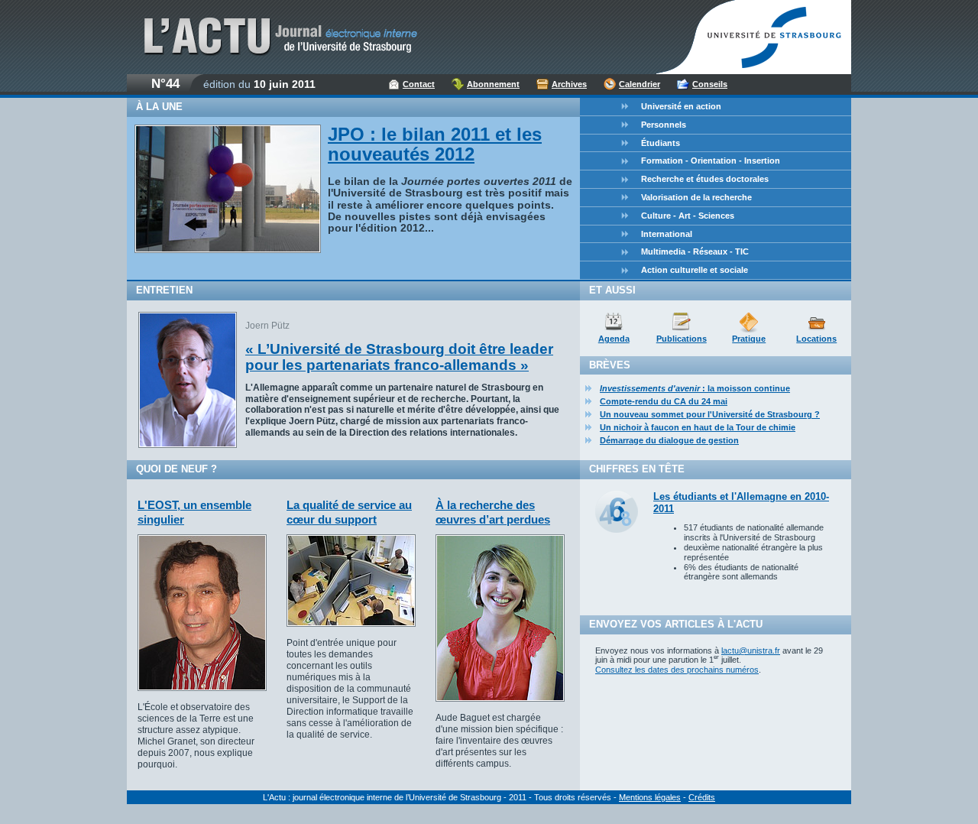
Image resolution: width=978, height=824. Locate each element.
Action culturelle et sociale (694, 269)
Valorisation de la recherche (696, 197)
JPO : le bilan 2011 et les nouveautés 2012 (435, 144)
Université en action (681, 106)
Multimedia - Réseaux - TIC (695, 251)
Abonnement (493, 84)
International (666, 233)
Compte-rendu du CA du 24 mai (663, 401)
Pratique (749, 338)
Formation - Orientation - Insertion (710, 160)
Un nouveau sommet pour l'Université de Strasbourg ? (710, 414)
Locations (816, 338)
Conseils (709, 84)
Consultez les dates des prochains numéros (677, 669)
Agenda (614, 338)
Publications (681, 338)
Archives (569, 84)
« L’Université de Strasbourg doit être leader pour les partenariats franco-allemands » (399, 357)
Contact (419, 84)
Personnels (663, 124)
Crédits (701, 797)
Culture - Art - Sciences (687, 215)
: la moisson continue (695, 388)
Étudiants (660, 143)
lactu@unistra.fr (750, 650)
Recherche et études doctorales (705, 178)
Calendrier (639, 84)
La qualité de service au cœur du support (349, 511)
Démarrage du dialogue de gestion (669, 440)
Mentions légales (650, 797)
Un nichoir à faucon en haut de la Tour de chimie (697, 427)
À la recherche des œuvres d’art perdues (493, 511)
